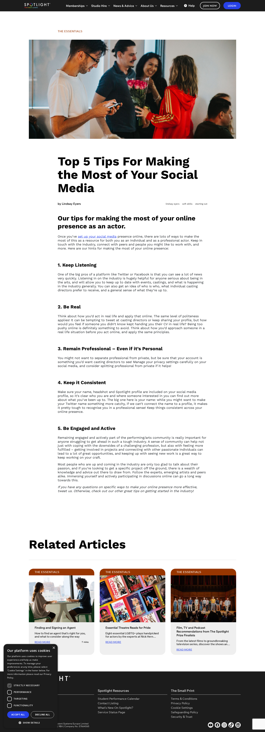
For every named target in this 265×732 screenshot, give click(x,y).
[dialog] (31, 686)
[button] (30, 722)
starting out (201, 204)
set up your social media (97, 236)
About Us (147, 6)
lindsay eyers (172, 204)
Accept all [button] (18, 714)
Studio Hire (99, 6)
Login (232, 6)
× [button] (53, 648)
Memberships (75, 6)
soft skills (187, 204)
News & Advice (123, 6)
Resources (167, 6)
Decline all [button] (42, 714)
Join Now (210, 6)
